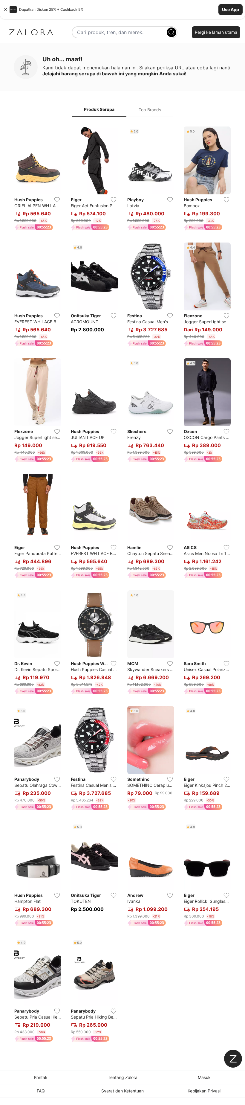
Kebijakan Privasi (204, 1090)
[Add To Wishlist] (57, 200)
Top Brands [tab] (150, 109)
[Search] (171, 32)
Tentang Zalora (122, 1077)
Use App (230, 9)
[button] (122, 9)
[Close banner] (5, 10)
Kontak (41, 1077)
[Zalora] (31, 32)
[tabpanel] (122, 585)
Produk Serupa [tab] (99, 109)
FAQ (41, 1090)
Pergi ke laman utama (216, 32)
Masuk (204, 1077)
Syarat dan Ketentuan (122, 1090)
